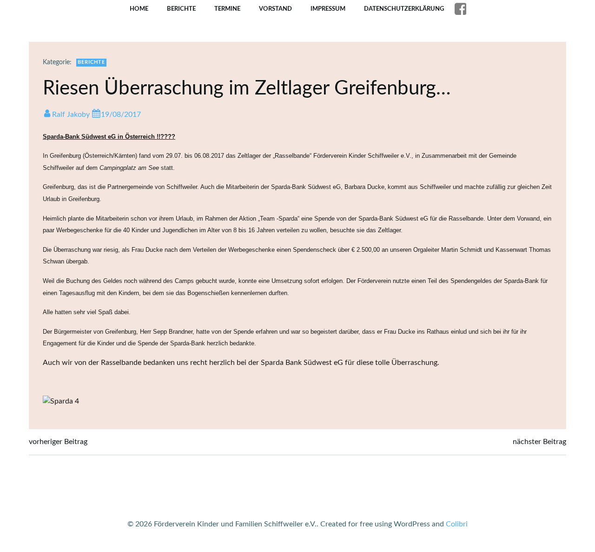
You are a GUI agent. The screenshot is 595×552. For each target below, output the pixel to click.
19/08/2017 (121, 114)
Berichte (181, 9)
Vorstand (275, 9)
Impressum (328, 9)
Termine (227, 9)
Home (139, 9)
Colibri (457, 524)
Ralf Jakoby (71, 114)
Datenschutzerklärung (404, 9)
